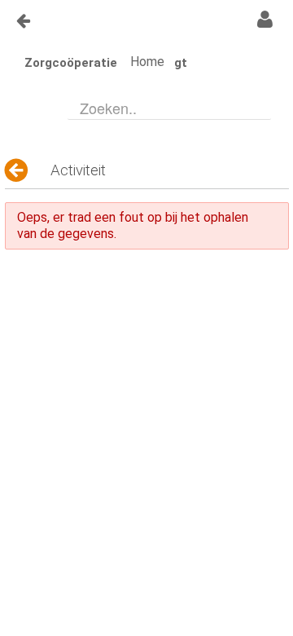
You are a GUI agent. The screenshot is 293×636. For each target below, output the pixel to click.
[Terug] (17, 170)
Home (147, 61)
